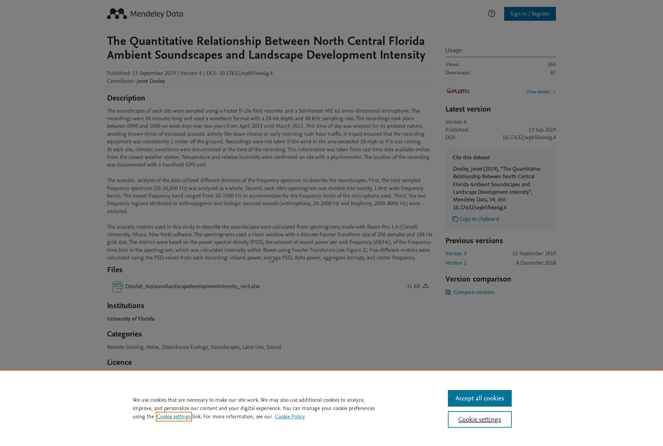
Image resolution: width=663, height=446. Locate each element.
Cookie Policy (290, 416)
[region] (331, 408)
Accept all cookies (479, 398)
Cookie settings (174, 416)
